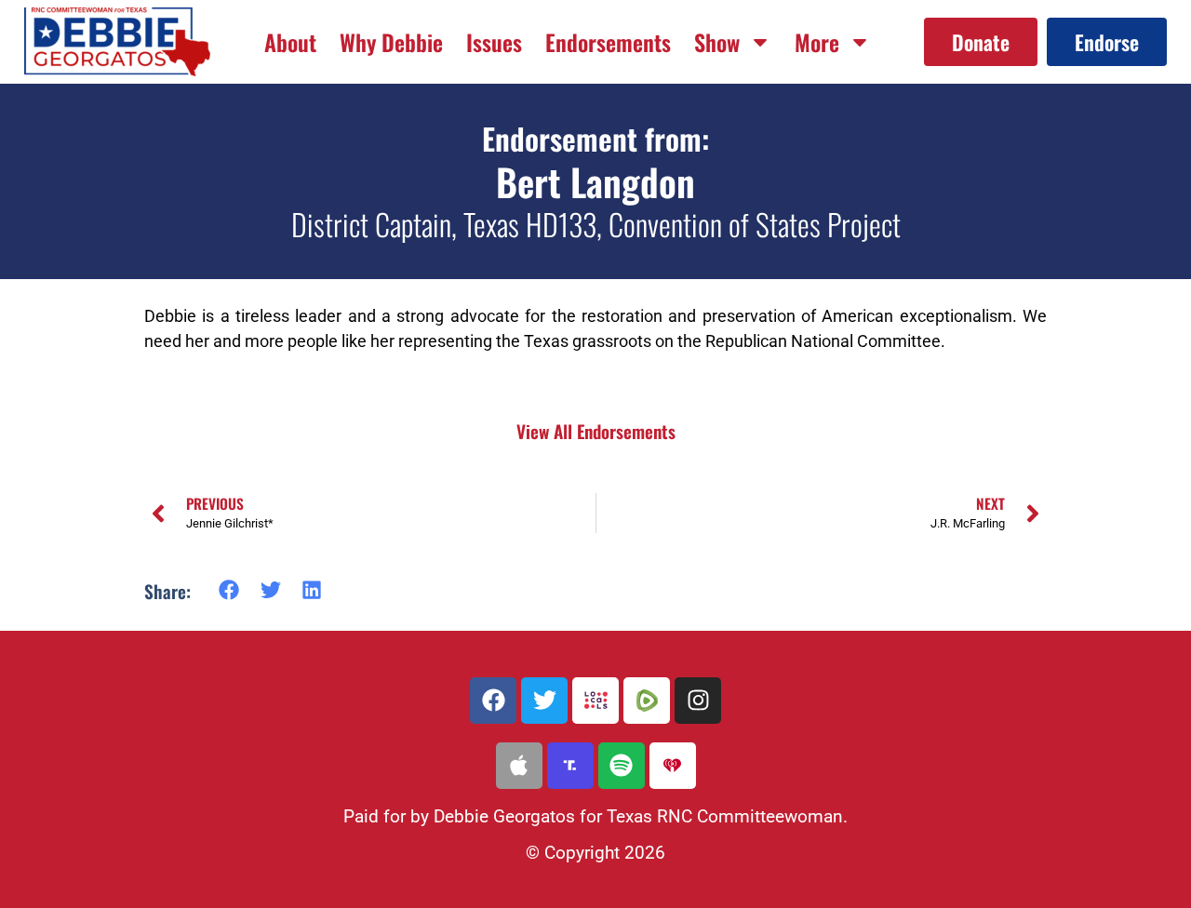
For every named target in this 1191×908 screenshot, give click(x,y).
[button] (229, 590)
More (817, 42)
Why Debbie (391, 42)
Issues (494, 42)
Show (717, 42)
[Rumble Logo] (646, 700)
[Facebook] (493, 700)
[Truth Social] (570, 765)
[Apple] (519, 765)
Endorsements (608, 42)
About (290, 42)
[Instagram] (698, 700)
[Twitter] (544, 700)
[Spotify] (621, 765)
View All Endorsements (596, 431)
